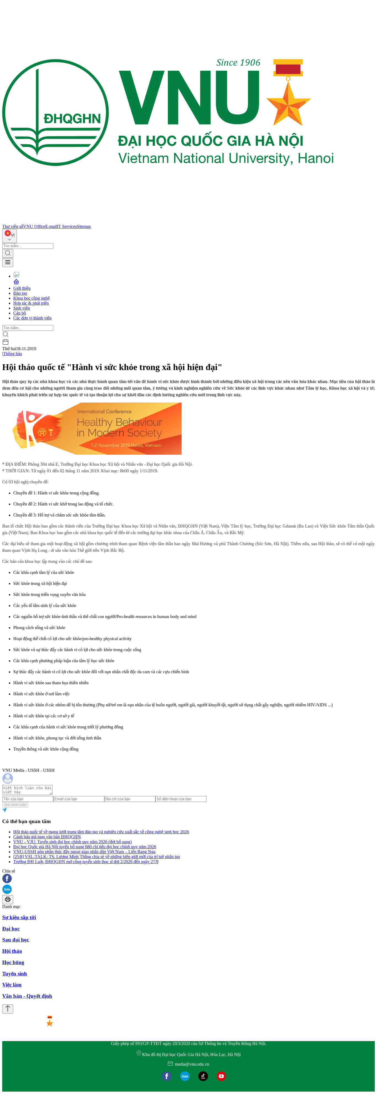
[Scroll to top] (7, 1008)
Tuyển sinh (14, 974)
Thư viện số (12, 226)
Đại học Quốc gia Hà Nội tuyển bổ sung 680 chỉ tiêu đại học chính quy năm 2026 (84, 846)
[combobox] (9, 236)
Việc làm (12, 985)
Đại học (11, 929)
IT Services (67, 226)
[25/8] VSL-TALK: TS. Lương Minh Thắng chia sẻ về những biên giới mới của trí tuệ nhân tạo (96, 856)
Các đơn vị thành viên (32, 318)
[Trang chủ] (167, 221)
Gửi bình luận (15, 805)
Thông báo (12, 353)
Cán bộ (19, 313)
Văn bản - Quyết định (27, 996)
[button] (188, 879)
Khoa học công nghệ (31, 298)
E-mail (51, 226)
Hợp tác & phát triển (31, 303)
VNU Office (34, 226)
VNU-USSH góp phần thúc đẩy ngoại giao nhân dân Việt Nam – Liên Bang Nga (84, 851)
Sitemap (84, 226)
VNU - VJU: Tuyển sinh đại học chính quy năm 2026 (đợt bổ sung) (72, 841)
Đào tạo (20, 293)
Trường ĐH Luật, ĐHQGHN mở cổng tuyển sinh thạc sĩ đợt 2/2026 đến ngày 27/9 (85, 861)
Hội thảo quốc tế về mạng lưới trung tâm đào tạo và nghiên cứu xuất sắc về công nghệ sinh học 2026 (101, 831)
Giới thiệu (22, 288)
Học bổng (13, 962)
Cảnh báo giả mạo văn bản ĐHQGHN (47, 836)
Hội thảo (12, 951)
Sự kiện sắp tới (19, 917)
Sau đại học (15, 940)
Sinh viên (21, 308)
